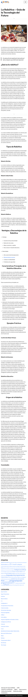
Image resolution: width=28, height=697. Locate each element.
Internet (3, 624)
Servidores (3, 642)
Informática (4, 617)
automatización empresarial (22, 562)
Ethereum (21, 566)
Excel (24, 566)
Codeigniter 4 (4, 603)
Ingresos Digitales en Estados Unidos (9, 619)
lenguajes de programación (15, 575)
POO (2, 581)
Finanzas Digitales (5, 612)
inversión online (9, 571)
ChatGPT (15, 564)
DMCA (15, 689)
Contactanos (4, 693)
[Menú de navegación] (25, 2)
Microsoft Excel (14, 577)
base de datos (4, 564)
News (2, 635)
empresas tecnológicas (16, 566)
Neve (6, 695)
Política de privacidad (6, 691)
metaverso (10, 577)
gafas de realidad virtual (7, 568)
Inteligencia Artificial (6, 621)
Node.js (2, 638)
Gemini (19, 568)
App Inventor (4, 591)
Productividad (7, 581)
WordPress (20, 695)
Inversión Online (5, 626)
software (6, 585)
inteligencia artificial (20, 570)
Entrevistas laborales (6, 610)
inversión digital (3, 571)
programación (15, 581)
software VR (11, 585)
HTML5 (2, 615)
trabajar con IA (21, 585)
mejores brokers (4, 577)
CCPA (18, 687)
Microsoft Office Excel (6, 633)
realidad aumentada (18, 583)
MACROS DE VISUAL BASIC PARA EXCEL (10, 631)
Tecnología (3, 645)
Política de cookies (17, 691)
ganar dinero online (15, 568)
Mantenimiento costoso (9, 257)
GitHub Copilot (23, 568)
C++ (11, 564)
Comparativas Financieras (7, 605)
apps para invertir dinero (13, 562)
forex (2, 568)
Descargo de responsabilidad (8, 687)
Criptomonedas (3, 566)
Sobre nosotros (23, 689)
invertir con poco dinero (17, 571)
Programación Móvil (5, 640)
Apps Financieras (5, 594)
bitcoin (8, 564)
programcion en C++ (8, 583)
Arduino (3, 596)
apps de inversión (5, 562)
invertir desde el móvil (10, 573)
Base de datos (4, 598)
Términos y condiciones (6, 689)
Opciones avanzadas (7, 579)
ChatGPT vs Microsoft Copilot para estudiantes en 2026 (14, 524)
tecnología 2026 (16, 585)
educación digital (9, 566)
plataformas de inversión (17, 579)
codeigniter (19, 564)
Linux (2, 628)
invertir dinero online (18, 573)
